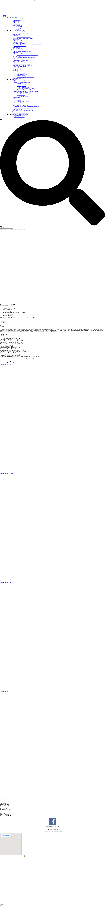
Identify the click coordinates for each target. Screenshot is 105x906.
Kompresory (20, 83)
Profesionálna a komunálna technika (19, 113)
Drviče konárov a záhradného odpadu (22, 51)
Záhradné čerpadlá (21, 75)
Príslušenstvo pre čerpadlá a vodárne (25, 77)
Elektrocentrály (17, 78)
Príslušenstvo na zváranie (22, 101)
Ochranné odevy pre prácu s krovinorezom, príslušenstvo (27, 106)
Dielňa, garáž (14, 79)
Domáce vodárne (21, 71)
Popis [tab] (3, 322)
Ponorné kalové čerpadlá (22, 74)
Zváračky (19, 100)
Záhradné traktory (18, 48)
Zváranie (16, 99)
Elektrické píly (17, 20)
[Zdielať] (3, 904)
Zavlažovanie (17, 47)
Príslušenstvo (17, 24)
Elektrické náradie (21, 95)
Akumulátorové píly (18, 19)
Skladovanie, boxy (18, 102)
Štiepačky (16, 29)
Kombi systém (17, 34)
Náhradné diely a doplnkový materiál (19, 114)
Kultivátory (16, 35)
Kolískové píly (17, 28)
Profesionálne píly (18, 25)
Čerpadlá (16, 70)
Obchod (4, 16)
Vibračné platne (17, 69)
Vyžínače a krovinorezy (19, 43)
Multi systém (17, 39)
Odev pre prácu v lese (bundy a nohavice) (23, 108)
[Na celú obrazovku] (2, 904)
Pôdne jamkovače (18, 40)
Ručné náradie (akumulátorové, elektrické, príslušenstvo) (27, 91)
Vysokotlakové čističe (19, 56)
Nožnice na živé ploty (19, 61)
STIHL (34, 317)
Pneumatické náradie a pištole (23, 84)
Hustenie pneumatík (21, 86)
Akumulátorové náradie (22, 92)
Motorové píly (17, 22)
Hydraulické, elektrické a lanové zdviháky (23, 80)
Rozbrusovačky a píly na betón (21, 60)
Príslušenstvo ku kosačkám (23, 33)
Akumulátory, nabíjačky (25, 93)
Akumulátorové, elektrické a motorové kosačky (25, 31)
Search (1, 119)
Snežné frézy (17, 59)
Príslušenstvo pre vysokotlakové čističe (26, 57)
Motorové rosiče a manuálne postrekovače (23, 38)
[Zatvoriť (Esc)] (4, 904)
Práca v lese (14, 17)
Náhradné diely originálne (20, 115)
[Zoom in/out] (0, 904)
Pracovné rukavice (18, 109)
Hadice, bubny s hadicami (23, 87)
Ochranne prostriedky (16, 104)
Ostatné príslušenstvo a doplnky (24, 89)
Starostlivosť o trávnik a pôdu (18, 30)
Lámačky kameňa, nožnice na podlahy (23, 65)
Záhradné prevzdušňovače (20, 46)
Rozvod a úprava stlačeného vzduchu (25, 88)
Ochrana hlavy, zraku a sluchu (21, 105)
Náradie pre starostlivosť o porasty (22, 64)
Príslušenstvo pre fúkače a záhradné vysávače (27, 55)
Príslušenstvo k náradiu (22, 96)
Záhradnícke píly (18, 26)
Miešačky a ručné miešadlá (20, 66)
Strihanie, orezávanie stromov (21, 62)
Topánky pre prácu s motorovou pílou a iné (24, 110)
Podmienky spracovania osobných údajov (52, 831)
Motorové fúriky (18, 68)
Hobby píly (16, 21)
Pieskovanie (17, 97)
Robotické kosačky (18, 42)
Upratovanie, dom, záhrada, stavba (19, 49)
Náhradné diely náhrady (19, 117)
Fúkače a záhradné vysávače (20, 53)
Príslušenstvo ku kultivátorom (23, 37)
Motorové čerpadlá (21, 73)
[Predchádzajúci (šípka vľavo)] (0, 905)
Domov (4, 15)
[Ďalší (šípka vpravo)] (2, 905)
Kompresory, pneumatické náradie (22, 82)
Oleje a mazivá (14, 111)
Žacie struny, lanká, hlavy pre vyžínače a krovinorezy (29, 44)
